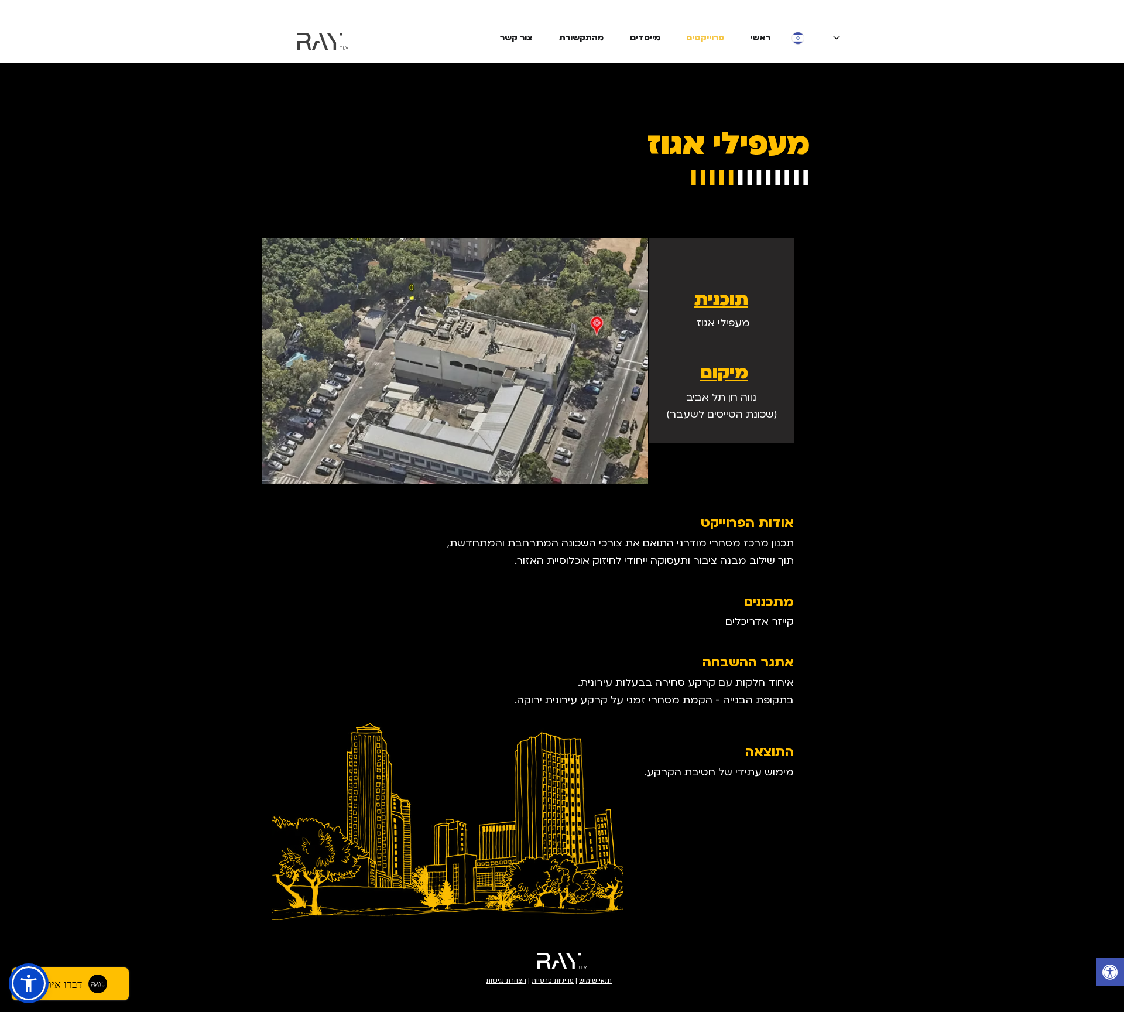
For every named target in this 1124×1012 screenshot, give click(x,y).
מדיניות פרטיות (553, 980)
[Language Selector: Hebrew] (815, 38)
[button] (29, 983)
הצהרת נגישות (506, 980)
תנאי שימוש (595, 980)
